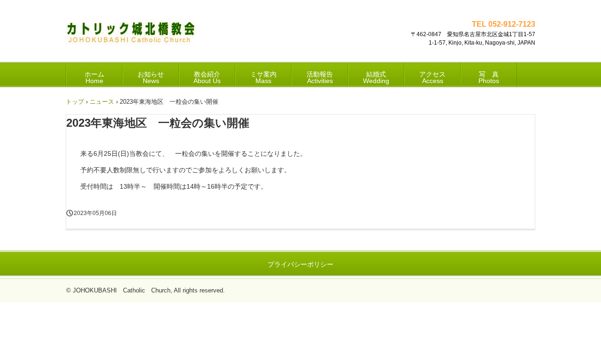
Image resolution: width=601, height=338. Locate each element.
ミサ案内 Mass (263, 77)
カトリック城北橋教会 (131, 35)
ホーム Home (94, 77)
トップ (75, 101)
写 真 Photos (488, 77)
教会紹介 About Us (207, 77)
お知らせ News (151, 77)
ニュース (102, 101)
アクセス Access (432, 77)
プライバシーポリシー (300, 264)
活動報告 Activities (320, 77)
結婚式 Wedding (376, 77)
